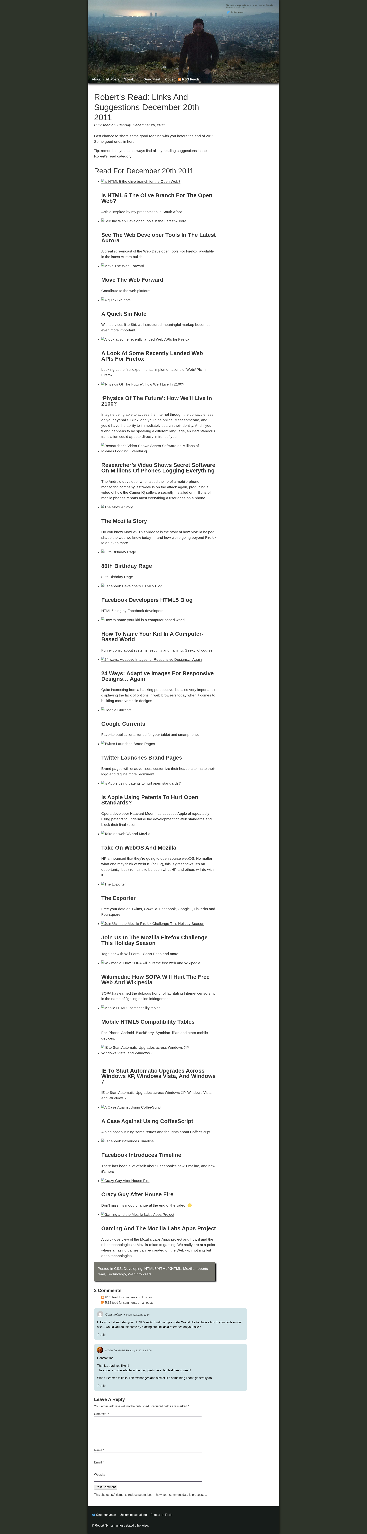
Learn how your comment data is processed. (177, 1494)
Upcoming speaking (133, 1514)
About (96, 79)
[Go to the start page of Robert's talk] (183, 41)
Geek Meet (151, 79)
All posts (112, 79)
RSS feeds (191, 79)
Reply (101, 1334)
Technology (116, 1274)
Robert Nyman (115, 1350)
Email (99, 1462)
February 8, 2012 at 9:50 (139, 1350)
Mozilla (189, 1269)
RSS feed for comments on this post (129, 1297)
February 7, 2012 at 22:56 (136, 1314)
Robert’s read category (113, 156)
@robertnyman (237, 12)
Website (99, 1474)
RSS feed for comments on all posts (129, 1302)
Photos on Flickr (161, 1514)
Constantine (113, 1314)
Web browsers (140, 1274)
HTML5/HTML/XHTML (162, 1269)
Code (169, 79)
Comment (101, 1414)
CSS (118, 1269)
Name (99, 1450)
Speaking (131, 79)
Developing (133, 1269)
